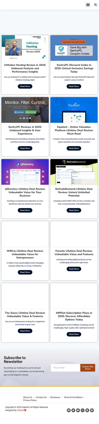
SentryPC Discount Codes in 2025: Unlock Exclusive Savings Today (74, 68)
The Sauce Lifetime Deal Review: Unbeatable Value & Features (25, 314)
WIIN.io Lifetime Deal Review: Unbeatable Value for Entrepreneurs (25, 254)
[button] (88, 5)
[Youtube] (78, 410)
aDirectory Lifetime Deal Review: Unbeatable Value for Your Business (25, 192)
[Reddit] (92, 410)
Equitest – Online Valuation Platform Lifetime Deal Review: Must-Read (74, 130)
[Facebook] (69, 410)
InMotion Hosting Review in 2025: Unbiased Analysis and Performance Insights (25, 68)
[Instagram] (83, 410)
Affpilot (20, 410)
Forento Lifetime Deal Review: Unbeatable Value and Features (74, 252)
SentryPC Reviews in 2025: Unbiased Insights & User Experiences (25, 130)
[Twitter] (73, 410)
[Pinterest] (87, 410)
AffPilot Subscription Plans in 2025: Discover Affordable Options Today (74, 316)
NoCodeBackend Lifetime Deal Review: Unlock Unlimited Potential (74, 192)
